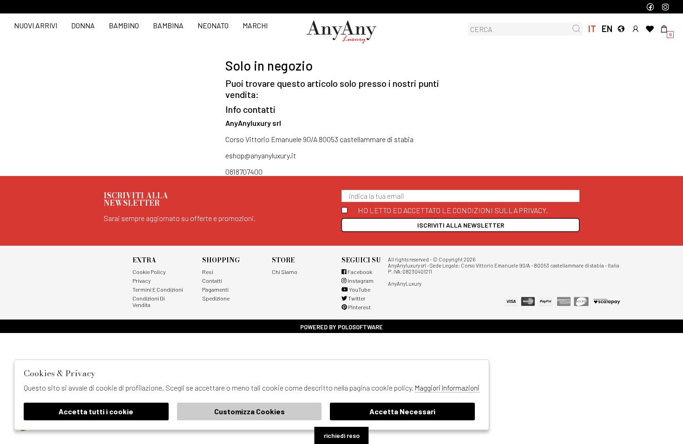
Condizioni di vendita (148, 301)
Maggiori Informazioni (447, 388)
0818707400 (244, 171)
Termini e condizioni (157, 289)
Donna (83, 25)
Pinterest (359, 307)
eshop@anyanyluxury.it (260, 155)
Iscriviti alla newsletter (460, 225)
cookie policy (148, 271)
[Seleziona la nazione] (621, 28)
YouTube (359, 289)
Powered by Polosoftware (341, 327)
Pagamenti (215, 289)
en (606, 28)
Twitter (356, 298)
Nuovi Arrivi (35, 25)
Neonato (213, 25)
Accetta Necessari (402, 411)
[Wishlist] (650, 28)
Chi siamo (284, 271)
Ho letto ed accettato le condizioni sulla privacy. (453, 210)
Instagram (360, 280)
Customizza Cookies (249, 411)
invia (576, 28)
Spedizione (216, 298)
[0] (664, 28)
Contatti (212, 280)
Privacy (141, 280)
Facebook (359, 271)
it (592, 28)
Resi (207, 271)
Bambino (124, 25)
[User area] (635, 28)
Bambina (168, 25)
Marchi (255, 25)
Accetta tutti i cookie (96, 411)
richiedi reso (342, 435)
